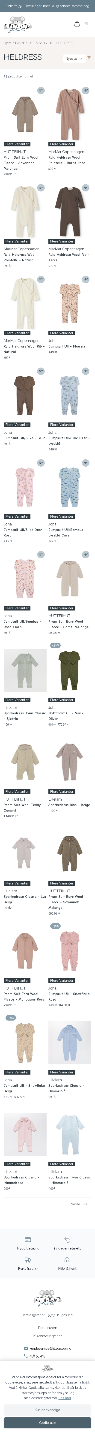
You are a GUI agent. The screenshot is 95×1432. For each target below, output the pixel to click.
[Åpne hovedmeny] (87, 24)
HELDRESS (66, 43)
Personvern (47, 1328)
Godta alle (47, 1423)
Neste (75, 1204)
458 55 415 (37, 1356)
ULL (52, 43)
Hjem (8, 43)
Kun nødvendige (47, 1410)
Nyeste (71, 58)
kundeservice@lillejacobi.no (50, 1348)
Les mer (65, 1398)
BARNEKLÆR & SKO (30, 43)
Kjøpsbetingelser (47, 1336)
